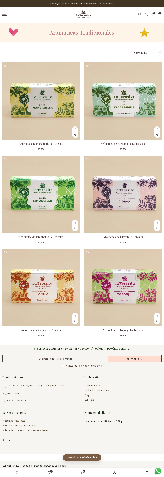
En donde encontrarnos (96, 390)
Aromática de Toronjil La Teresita (123, 330)
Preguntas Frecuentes (13, 420)
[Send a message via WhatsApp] (158, 471)
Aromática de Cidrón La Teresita (123, 237)
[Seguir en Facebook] (3, 440)
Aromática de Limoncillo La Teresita (41, 237)
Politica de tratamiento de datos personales (25, 430)
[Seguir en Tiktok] (15, 440)
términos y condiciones (90, 365)
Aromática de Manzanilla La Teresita (41, 143)
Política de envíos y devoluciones (19, 425)
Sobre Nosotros (92, 385)
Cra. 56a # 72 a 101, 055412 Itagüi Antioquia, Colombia (36, 385)
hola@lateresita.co (16, 393)
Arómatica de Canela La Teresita (41, 330)
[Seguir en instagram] (9, 440)
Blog (86, 395)
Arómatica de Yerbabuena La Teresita (123, 143)
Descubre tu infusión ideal (82, 457)
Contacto (89, 399)
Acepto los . (84, 365)
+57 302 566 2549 (16, 400)
